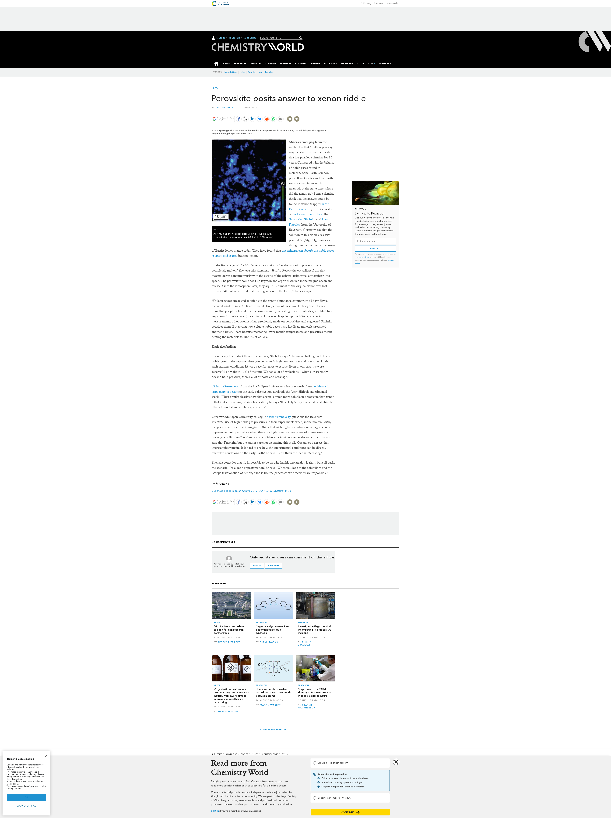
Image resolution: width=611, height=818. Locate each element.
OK (26, 797)
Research (261, 622)
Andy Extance (224, 107)
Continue (348, 812)
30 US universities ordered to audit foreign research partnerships (230, 629)
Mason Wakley (228, 711)
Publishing (366, 3)
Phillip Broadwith (306, 643)
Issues (255, 754)
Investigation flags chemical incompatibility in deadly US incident (314, 629)
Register (234, 38)
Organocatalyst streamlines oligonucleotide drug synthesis (272, 629)
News (215, 88)
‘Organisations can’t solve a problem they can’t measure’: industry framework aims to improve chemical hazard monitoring (231, 696)
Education (379, 3)
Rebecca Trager (229, 642)
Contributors (270, 754)
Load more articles (273, 729)
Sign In (220, 37)
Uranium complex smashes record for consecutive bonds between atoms (273, 692)
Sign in (215, 811)
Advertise (231, 754)
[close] (335, 111)
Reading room (255, 72)
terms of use (363, 257)
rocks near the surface (307, 214)
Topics (244, 754)
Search (300, 37)
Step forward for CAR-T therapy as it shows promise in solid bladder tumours (314, 692)
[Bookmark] (297, 119)
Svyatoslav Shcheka (302, 219)
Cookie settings (26, 806)
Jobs (242, 72)
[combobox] (280, 37)
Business (303, 622)
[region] (26, 783)
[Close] (46, 755)
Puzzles (269, 72)
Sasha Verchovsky (279, 417)
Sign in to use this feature (320, 111)
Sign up (374, 248)
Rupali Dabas (269, 642)
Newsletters (231, 72)
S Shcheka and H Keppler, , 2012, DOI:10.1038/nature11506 (251, 490)
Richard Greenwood (225, 386)
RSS (283, 754)
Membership (393, 3)
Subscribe (249, 38)
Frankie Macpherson (307, 706)
